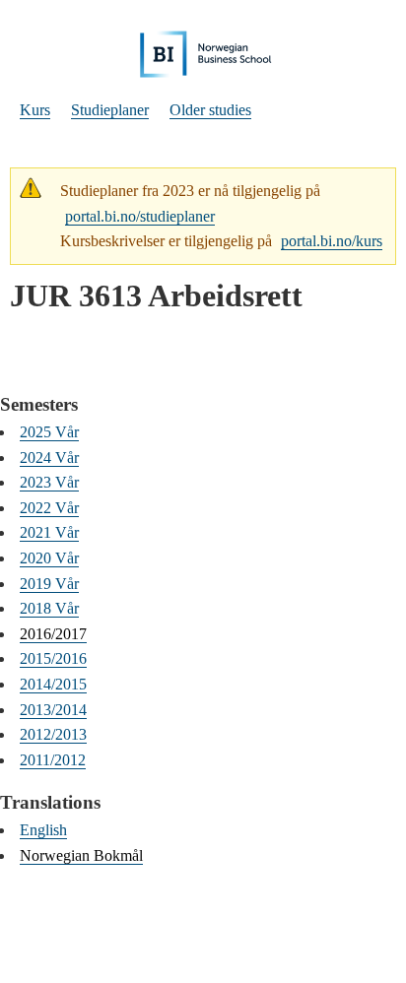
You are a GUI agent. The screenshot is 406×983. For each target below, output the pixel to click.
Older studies (210, 109)
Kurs (35, 109)
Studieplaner (110, 109)
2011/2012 (53, 760)
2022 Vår (49, 507)
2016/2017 (53, 633)
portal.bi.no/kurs (331, 240)
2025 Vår (49, 432)
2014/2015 (53, 684)
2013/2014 (53, 709)
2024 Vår (49, 457)
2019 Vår (49, 583)
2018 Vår (49, 608)
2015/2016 (53, 658)
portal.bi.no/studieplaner (140, 216)
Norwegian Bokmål (81, 855)
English (43, 829)
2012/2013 (53, 734)
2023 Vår (49, 482)
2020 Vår (49, 558)
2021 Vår (49, 532)
